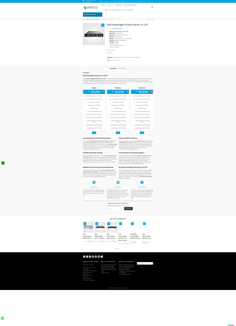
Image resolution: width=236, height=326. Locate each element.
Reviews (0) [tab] (122, 68)
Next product (152, 19)
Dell (151, 81)
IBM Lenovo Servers (87, 272)
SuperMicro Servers (87, 275)
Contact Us (106, 1)
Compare (110, 52)
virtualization (91, 80)
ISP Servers (85, 277)
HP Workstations (93, 270)
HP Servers (85, 270)
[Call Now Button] (3, 163)
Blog (131, 1)
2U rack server (116, 78)
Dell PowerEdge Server (88, 267)
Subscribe (128, 208)
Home (88, 19)
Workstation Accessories (88, 280)
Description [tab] (113, 68)
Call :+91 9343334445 (148, 1)
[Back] (83, 19)
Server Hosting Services (123, 1)
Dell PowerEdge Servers (118, 57)
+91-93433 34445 (89, 0)
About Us (101, 1)
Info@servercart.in (87, 2)
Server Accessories (87, 278)
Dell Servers (96, 19)
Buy (94, 132)
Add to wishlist (111, 50)
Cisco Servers (86, 273)
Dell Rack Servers (129, 57)
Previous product (149, 19)
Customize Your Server (138, 1)
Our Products (114, 1)
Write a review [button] (146, 270)
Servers (92, 19)
